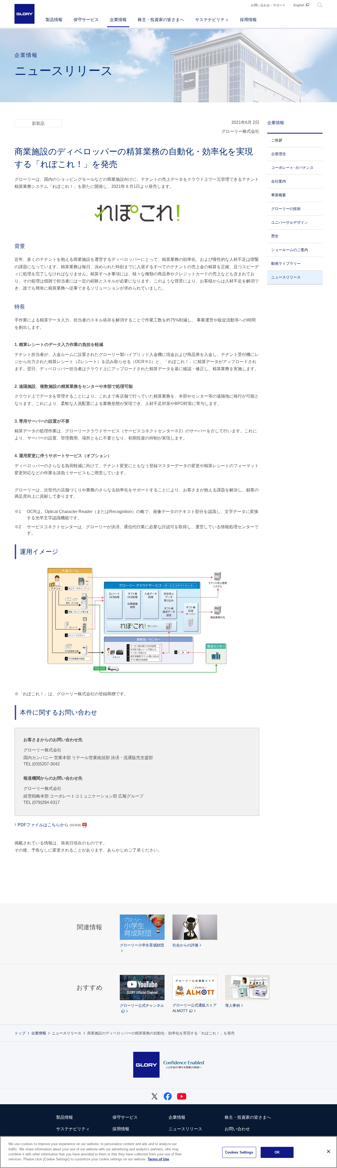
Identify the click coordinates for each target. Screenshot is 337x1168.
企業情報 (275, 122)
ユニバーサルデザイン (289, 222)
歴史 (275, 236)
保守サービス (125, 1117)
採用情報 (120, 1129)
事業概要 (278, 195)
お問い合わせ (237, 1129)
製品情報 (64, 1117)
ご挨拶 (276, 140)
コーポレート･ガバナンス (292, 167)
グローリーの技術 (286, 209)
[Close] (328, 1151)
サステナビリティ (73, 1129)
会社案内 (278, 181)
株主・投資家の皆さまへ (248, 1117)
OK (277, 1152)
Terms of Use (158, 1159)
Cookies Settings (239, 1152)
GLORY (24, 14)
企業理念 (278, 154)
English (299, 5)
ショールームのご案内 (289, 250)
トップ (20, 1033)
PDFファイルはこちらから (49, 825)
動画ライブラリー (286, 263)
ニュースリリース (286, 277)
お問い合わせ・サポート (268, 5)
